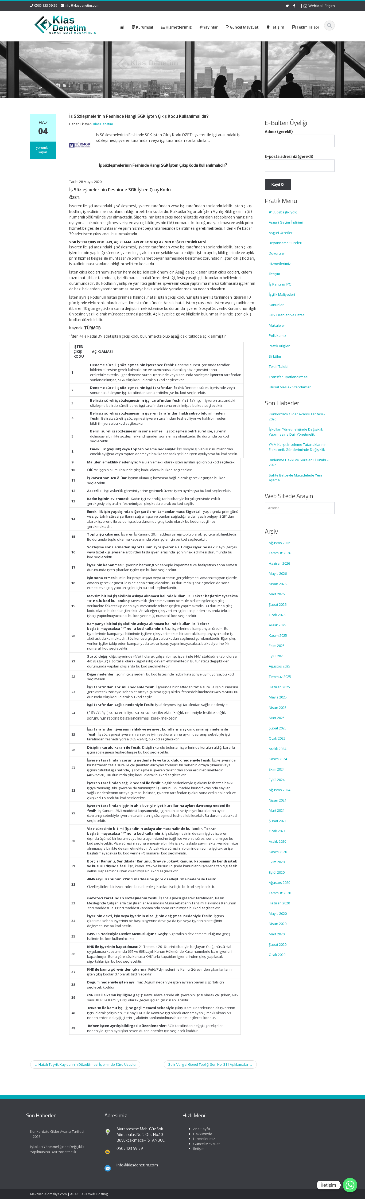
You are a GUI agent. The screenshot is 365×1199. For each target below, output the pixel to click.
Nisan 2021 (277, 800)
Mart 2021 (277, 810)
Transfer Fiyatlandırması (288, 376)
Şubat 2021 (277, 820)
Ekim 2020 (277, 862)
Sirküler (275, 356)
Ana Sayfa (201, 1128)
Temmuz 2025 (280, 676)
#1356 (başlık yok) (283, 212)
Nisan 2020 (277, 923)
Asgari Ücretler (281, 232)
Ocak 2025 (277, 738)
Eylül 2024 (277, 779)
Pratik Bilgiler (279, 345)
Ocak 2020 (277, 954)
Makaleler (277, 325)
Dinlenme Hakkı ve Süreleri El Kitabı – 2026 (299, 462)
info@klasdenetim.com (82, 5)
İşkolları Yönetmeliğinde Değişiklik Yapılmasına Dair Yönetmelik (296, 432)
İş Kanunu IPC (280, 284)
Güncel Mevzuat (206, 1143)
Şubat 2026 (277, 604)
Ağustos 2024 (279, 789)
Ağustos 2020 (279, 882)
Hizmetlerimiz (280, 263)
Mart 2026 (277, 594)
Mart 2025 (277, 717)
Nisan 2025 (277, 707)
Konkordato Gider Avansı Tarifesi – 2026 (297, 416)
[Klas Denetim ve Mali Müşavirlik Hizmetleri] (65, 24)
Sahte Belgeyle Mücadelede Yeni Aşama (295, 478)
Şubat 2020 (277, 944)
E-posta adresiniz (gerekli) (289, 156)
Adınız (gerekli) (279, 131)
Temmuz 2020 (280, 893)
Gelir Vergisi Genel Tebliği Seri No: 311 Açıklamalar (210, 1064)
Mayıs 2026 (278, 573)
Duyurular (277, 253)
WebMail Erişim (321, 5)
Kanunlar (276, 304)
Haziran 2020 (279, 903)
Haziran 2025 (279, 687)
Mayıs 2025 (278, 697)
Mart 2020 (277, 934)
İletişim (274, 273)
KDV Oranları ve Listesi (287, 315)
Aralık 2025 (277, 625)
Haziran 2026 (279, 563)
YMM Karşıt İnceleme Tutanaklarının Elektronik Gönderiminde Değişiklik (298, 447)
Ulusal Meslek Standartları (290, 387)
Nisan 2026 (277, 583)
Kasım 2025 (278, 635)
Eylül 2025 (277, 656)
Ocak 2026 (277, 614)
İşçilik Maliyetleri (282, 294)
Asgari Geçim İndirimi (286, 222)
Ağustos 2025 (279, 666)
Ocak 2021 (277, 831)
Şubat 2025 (277, 728)
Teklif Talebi (278, 366)
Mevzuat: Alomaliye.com (48, 1194)
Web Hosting (98, 1194)
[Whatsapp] (350, 1185)
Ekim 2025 (277, 645)
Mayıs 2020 (278, 913)
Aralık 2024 (277, 748)
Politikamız (277, 335)
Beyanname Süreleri (285, 242)
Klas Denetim (103, 124)
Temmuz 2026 (280, 552)
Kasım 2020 (278, 851)
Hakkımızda (202, 1133)
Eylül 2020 (277, 872)
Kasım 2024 (278, 758)
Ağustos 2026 (279, 542)
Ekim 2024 (277, 769)
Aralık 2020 (277, 841)
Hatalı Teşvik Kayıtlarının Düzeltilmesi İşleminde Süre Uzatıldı (85, 1064)
